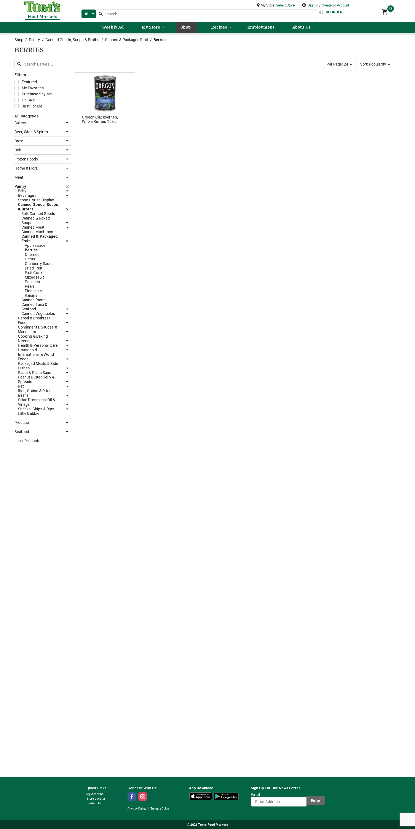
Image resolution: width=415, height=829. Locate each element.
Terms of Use (159, 808)
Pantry (34, 39)
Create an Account (335, 5)
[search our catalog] (100, 14)
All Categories (26, 116)
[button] (66, 123)
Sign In (313, 5)
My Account (94, 794)
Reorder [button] (334, 12)
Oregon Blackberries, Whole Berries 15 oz (100, 119)
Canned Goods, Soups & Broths (72, 39)
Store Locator (95, 798)
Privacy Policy (137, 808)
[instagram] (142, 796)
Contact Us (94, 803)
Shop (18, 39)
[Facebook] (132, 796)
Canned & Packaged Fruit (126, 39)
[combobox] (88, 14)
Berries (159, 39)
